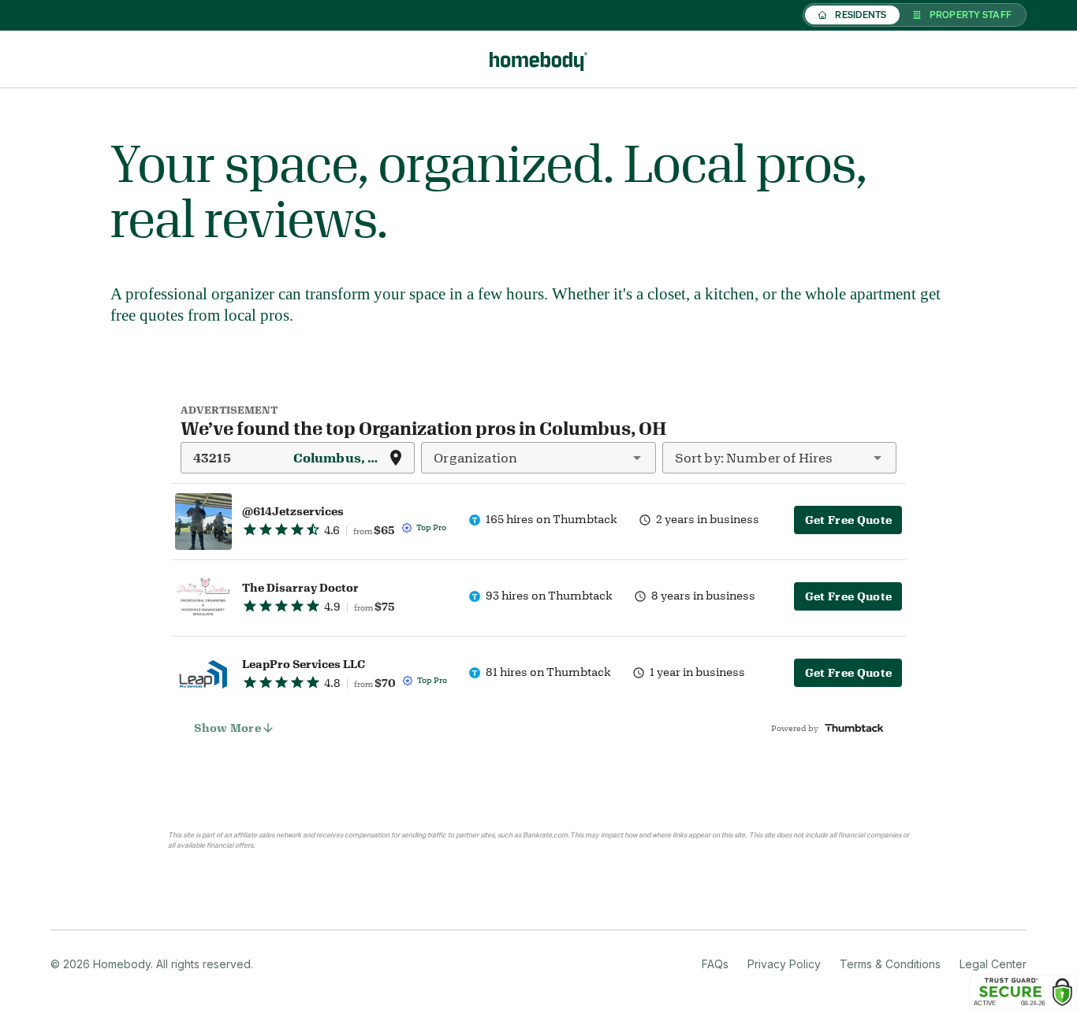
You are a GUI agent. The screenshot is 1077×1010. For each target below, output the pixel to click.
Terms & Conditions (890, 964)
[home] (538, 59)
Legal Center (993, 964)
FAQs (715, 964)
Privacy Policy (784, 964)
